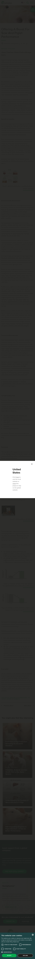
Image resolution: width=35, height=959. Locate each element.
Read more (16, 941)
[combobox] (33, 935)
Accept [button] (9, 955)
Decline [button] (25, 955)
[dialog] (17, 946)
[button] (17, 952)
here (17, 477)
